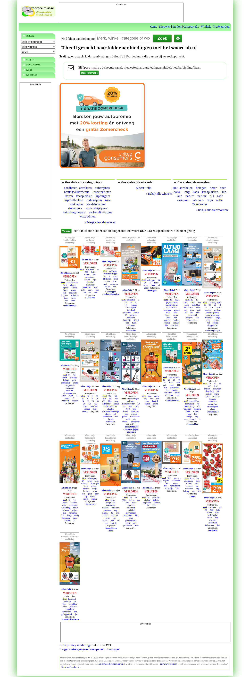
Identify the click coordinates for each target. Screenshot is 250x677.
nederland (86, 288)
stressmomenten (69, 393)
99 (90, 293)
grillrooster (127, 526)
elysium (207, 389)
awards (113, 523)
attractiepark (131, 308)
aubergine (151, 280)
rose (108, 200)
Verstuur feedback (70, 667)
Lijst (29, 69)
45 (220, 305)
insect (172, 385)
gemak (116, 404)
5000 (85, 406)
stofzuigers (75, 208)
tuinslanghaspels (74, 212)
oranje (156, 396)
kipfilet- (64, 296)
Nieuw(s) (165, 26)
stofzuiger (131, 401)
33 (98, 270)
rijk (212, 196)
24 (83, 401)
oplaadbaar (135, 422)
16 (87, 399)
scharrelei (73, 293)
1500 (193, 303)
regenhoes (70, 609)
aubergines (102, 188)
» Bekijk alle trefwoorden (212, 210)
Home (153, 26)
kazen (69, 196)
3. (73, 398)
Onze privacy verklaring (75, 645)
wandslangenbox (212, 313)
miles (198, 313)
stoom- (125, 422)
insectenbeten (102, 192)
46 (131, 498)
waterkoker (110, 422)
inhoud (105, 516)
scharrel (73, 285)
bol (218, 391)
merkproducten (172, 305)
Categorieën (191, 26)
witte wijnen (88, 216)
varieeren (183, 200)
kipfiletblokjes (74, 200)
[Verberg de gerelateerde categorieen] (63, 182)
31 (150, 283)
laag (176, 300)
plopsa (212, 409)
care (178, 383)
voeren (85, 499)
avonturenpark (213, 412)
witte (219, 200)
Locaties (31, 75)
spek (105, 284)
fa (74, 521)
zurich (208, 394)
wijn (210, 200)
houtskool (72, 599)
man (97, 290)
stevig (76, 516)
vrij (186, 313)
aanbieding (66, 508)
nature (190, 196)
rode (220, 196)
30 (215, 305)
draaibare (208, 318)
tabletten (69, 391)
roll (208, 323)
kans (149, 396)
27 (126, 303)
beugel (218, 318)
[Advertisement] (121, 13)
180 (211, 308)
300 (65, 285)
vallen (71, 396)
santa (75, 518)
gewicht (167, 320)
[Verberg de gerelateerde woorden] (175, 182)
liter (64, 513)
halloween (131, 326)
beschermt (169, 395)
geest (74, 380)
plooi (126, 414)
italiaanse (65, 510)
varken (107, 287)
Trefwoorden (221, 26)
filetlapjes (107, 279)
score (73, 301)
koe (195, 414)
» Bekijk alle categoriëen (100, 222)
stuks (115, 276)
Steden (176, 26)
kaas (196, 192)
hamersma (66, 518)
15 (197, 300)
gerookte (177, 478)
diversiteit (175, 326)
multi (128, 523)
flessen (65, 503)
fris (62, 516)
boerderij (210, 391)
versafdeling (189, 406)
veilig (208, 320)
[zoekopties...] (178, 38)
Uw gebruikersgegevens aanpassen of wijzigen (90, 649)
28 (88, 401)
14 (159, 280)
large (131, 518)
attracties (127, 313)
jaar (76, 614)
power (124, 417)
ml (115, 414)
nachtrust (70, 388)
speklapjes (76, 204)
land (179, 196)
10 (192, 300)
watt (199, 310)
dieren (167, 315)
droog (69, 516)
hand (171, 383)
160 (115, 396)
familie (175, 390)
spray (177, 393)
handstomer (135, 417)
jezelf (64, 378)
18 (92, 399)
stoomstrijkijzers (96, 208)
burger (94, 489)
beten (96, 288)
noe (106, 523)
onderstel (73, 607)
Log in (30, 59)
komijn (189, 417)
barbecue (67, 602)
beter (213, 188)
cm (138, 500)
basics (198, 308)
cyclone (134, 414)
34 (131, 303)
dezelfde (74, 503)
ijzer (192, 310)
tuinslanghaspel (215, 303)
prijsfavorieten (172, 303)
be (200, 419)
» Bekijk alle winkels (159, 193)
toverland (131, 310)
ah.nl (63, 283)
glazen (108, 414)
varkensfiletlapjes (100, 212)
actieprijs (74, 296)
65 (220, 384)
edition (147, 404)
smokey (94, 486)
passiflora (73, 378)
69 (139, 404)
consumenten (192, 320)
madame (216, 397)
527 (83, 481)
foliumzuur (90, 285)
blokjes (74, 288)
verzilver (156, 498)
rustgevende (69, 386)
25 (105, 276)
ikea (94, 409)
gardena (217, 310)
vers (185, 419)
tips (165, 388)
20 (145, 283)
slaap (64, 396)
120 (89, 404)
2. (77, 396)
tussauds (212, 399)
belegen (201, 188)
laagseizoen (147, 503)
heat (137, 526)
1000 (185, 303)
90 (84, 404)
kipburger (95, 484)
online (155, 404)
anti (164, 385)
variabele (133, 315)
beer (83, 494)
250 (197, 318)
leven (73, 298)
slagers (166, 481)
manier (167, 323)
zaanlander (189, 404)
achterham (176, 481)
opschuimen (107, 417)
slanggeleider (212, 326)
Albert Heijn (144, 188)
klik (178, 385)
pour (90, 494)
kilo (223, 192)
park (208, 397)
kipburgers (103, 196)
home (187, 305)
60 (205, 308)
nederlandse (90, 277)
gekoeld (177, 310)
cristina (68, 521)
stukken (105, 508)
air (191, 313)
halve (177, 192)
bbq (145, 399)
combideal (131, 510)
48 (198, 404)
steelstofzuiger (96, 204)
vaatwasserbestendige (110, 412)
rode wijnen (94, 200)
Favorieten (33, 64)
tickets (136, 320)
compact (189, 318)
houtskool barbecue (76, 192)
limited (155, 401)
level (134, 523)
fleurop (85, 412)
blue (199, 303)
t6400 (218, 308)
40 (136, 303)
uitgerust (65, 401)
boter (66, 298)
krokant (86, 491)
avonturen (217, 389)
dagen (134, 323)
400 (175, 188)
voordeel (134, 305)
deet (167, 390)
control (215, 323)
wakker (75, 401)
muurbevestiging (212, 315)
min (116, 417)
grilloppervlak (131, 521)
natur (95, 491)
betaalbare (188, 308)
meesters (197, 409)
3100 (128, 409)
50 (98, 401)
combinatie (73, 505)
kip (86, 496)
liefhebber (196, 305)
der (114, 287)
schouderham (171, 308)
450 (103, 401)
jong (187, 192)
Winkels (206, 26)
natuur (201, 196)
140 (126, 305)
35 (118, 521)
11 (138, 300)
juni (127, 323)
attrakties (85, 188)
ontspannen (65, 383)
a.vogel (75, 383)
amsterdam (212, 402)
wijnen (75, 510)
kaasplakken (84, 196)
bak (84, 293)
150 (171, 300)
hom (66, 301)
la (109, 276)
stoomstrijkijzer (128, 404)
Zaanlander (199, 204)
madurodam (212, 404)
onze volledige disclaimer (111, 664)
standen (110, 409)
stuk (117, 513)
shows (136, 313)
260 (110, 399)
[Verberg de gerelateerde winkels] (119, 182)
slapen (67, 398)
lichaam (66, 380)
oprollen (216, 320)
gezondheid (174, 388)
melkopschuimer (110, 406)
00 (148, 505)
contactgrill (192, 315)
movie (216, 394)
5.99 (95, 293)
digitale (110, 419)
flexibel (157, 503)
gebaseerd (131, 318)
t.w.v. (157, 399)
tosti (185, 310)
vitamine (198, 200)
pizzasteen (128, 516)
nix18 (75, 508)
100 (109, 396)
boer (223, 188)
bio (166, 326)
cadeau (87, 409)
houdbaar (167, 310)
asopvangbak (131, 513)
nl (159, 285)
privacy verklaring (168, 664)
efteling (147, 500)
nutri (83, 290)
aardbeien (70, 188)
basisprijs (126, 320)
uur (177, 395)
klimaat (176, 323)
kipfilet (65, 288)
